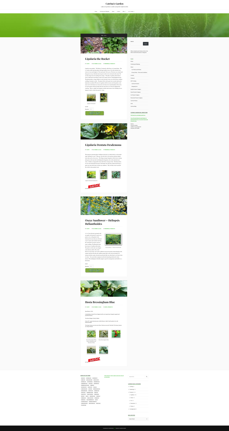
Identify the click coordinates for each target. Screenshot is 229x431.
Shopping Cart (134, 86)
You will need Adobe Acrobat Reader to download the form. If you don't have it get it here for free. (139, 119)
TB (96, 399)
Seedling (92, 396)
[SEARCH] (146, 376)
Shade (98, 396)
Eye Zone (89, 381)
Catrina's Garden (114, 3)
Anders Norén (123, 428)
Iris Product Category (135, 94)
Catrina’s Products (135, 83)
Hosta (90, 387)
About (113, 11)
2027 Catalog (130, 11)
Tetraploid (84, 401)
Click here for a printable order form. (138, 115)
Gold (90, 383)
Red (82, 396)
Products (112, 63)
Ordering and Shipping (104, 11)
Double (83, 381)
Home (96, 11)
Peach (83, 392)
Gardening (84, 383)
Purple (96, 394)
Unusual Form (92, 401)
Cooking (131, 386)
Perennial (90, 392)
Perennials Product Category (136, 97)
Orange (96, 390)
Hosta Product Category (136, 92)
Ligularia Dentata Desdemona (103, 145)
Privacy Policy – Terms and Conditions (139, 72)
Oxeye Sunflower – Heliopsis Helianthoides (102, 221)
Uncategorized (133, 409)
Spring (83, 399)
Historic (83, 387)
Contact (118, 11)
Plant (83, 394)
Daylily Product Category (136, 89)
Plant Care (90, 394)
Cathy (88, 63)
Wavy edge (92, 403)
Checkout (133, 78)
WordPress (111, 428)
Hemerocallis (85, 385)
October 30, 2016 (97, 63)
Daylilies (132, 394)
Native (91, 390)
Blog (123, 11)
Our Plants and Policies (136, 69)
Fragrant (96, 381)
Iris (95, 387)
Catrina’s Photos (134, 100)
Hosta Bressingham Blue (100, 302)
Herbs (92, 385)
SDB (87, 396)
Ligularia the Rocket (97, 58)
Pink (96, 392)
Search (132, 41)
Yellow (83, 405)
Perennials (107, 63)
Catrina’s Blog (133, 106)
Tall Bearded (90, 399)
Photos (131, 406)
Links (132, 103)
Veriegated (84, 403)
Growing (96, 383)
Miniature (84, 390)
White (98, 403)
